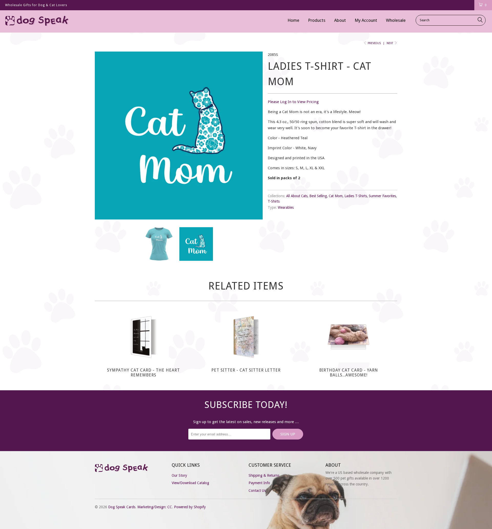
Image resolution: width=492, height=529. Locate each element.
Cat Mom (336, 196)
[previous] (104, 135)
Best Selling (318, 196)
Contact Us (257, 490)
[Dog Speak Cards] (42, 21)
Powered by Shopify (190, 507)
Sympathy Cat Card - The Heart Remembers (143, 337)
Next (390, 43)
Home (293, 20)
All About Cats (297, 196)
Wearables (286, 207)
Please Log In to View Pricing (293, 101)
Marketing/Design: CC (154, 507)
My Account (366, 20)
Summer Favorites (382, 196)
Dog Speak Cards (121, 507)
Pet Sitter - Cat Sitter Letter (246, 337)
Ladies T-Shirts (355, 196)
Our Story (179, 475)
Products (316, 20)
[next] (253, 135)
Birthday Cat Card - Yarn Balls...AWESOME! (348, 337)
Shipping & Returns (264, 475)
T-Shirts (274, 201)
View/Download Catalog (190, 483)
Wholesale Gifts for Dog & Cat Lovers (36, 5)
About (340, 20)
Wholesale (396, 20)
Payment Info (259, 483)
